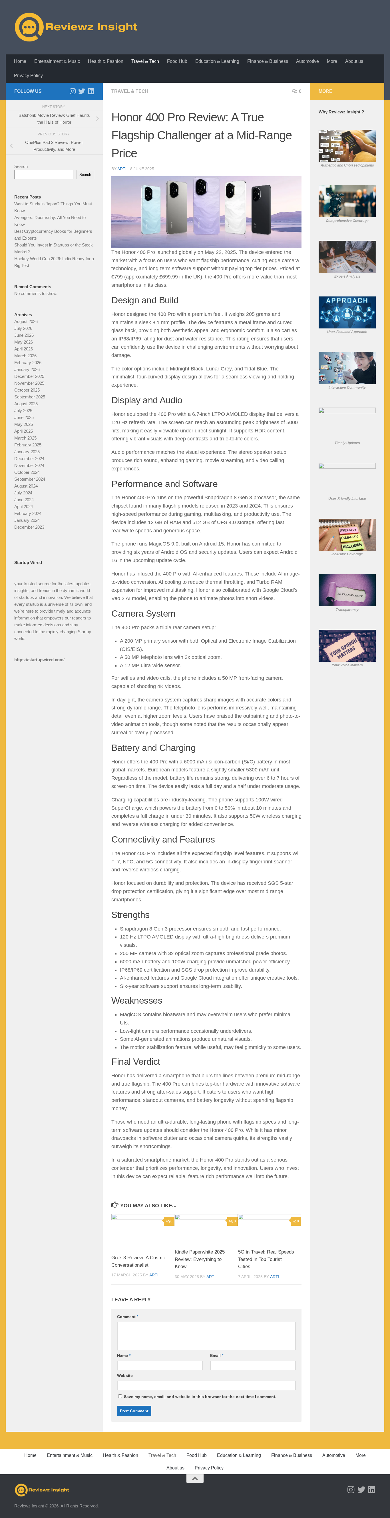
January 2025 (27, 451)
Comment (127, 1316)
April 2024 (23, 506)
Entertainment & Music (57, 61)
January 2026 (27, 369)
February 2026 (27, 362)
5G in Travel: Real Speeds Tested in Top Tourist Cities (266, 1259)
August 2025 (26, 403)
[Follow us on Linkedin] (90, 91)
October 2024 (27, 472)
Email (216, 1355)
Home (20, 61)
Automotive (307, 61)
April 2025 (23, 431)
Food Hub (177, 61)
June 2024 (24, 499)
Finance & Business (267, 61)
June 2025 (24, 417)
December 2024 (29, 458)
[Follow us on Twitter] (81, 91)
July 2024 (23, 492)
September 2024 (29, 479)
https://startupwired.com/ (39, 659)
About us (354, 61)
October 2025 (27, 390)
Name (123, 1355)
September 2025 (29, 396)
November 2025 (29, 383)
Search (21, 166)
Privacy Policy (28, 75)
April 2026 (23, 348)
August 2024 (26, 486)
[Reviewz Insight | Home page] (76, 27)
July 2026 (23, 328)
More (332, 61)
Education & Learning (217, 61)
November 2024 (29, 465)
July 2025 (23, 410)
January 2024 (27, 520)
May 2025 (23, 424)
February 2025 (27, 444)
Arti (121, 169)
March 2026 (25, 355)
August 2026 (26, 321)
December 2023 (29, 527)
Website (125, 1375)
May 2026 (23, 342)
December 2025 (29, 376)
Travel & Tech (145, 61)
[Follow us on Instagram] (72, 91)
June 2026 (24, 335)
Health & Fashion (105, 61)
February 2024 (27, 513)
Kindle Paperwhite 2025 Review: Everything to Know (200, 1259)
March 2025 (25, 438)
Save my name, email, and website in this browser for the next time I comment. (200, 1396)
